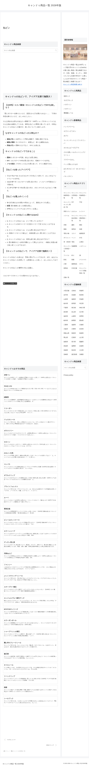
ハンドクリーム (69, 127)
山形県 (66, 299)
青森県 (81, 290)
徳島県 (66, 341)
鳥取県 (74, 333)
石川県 (81, 312)
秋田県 (81, 295)
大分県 (81, 350)
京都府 (81, 324)
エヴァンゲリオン (70, 131)
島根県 (81, 333)
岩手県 (66, 295)
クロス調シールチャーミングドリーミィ (75, 153)
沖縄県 (81, 354)
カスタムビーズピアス (71, 148)
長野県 (81, 316)
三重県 (66, 324)
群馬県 (74, 303)
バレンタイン (68, 176)
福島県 (74, 299)
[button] (56, 50)
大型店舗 (66, 290)
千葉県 (66, 307)
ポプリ (66, 136)
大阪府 (66, 329)
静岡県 (74, 320)
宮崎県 (66, 354)
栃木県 (66, 303)
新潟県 (66, 312)
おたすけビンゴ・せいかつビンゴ (75, 170)
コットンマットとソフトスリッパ (75, 141)
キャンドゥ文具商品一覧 (11, 283)
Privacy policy (68, 375)
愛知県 (81, 320)
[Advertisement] (30, 20)
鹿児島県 (74, 354)
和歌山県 (66, 333)
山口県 (81, 337)
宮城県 (74, 295)
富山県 (74, 312)
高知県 (66, 346)
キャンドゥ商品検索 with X (72, 84)
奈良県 (81, 329)
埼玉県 (81, 303)
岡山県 (66, 337)
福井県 (66, 316)
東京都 (74, 307)
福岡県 (74, 346)
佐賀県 (81, 346)
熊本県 (74, 350)
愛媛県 (81, 341)
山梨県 (74, 316)
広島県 (74, 337)
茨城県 (81, 299)
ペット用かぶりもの (71, 164)
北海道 (74, 290)
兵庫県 (74, 329)
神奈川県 (82, 307)
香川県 (74, 341)
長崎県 (66, 350)
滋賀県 (74, 324)
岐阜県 (66, 320)
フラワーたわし (69, 160)
